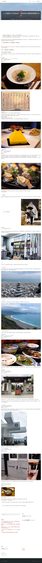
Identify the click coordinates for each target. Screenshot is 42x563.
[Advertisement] (21, 28)
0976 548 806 (5, 451)
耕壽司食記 (4, 191)
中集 (28, 502)
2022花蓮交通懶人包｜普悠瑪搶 (7, 42)
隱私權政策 (23, 549)
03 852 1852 (4, 337)
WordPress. (39, 561)
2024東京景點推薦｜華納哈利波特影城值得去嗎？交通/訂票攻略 (9, 532)
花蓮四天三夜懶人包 (25, 502)
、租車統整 (17, 42)
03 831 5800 (4, 152)
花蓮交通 (3, 40)
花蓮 (16, 19)
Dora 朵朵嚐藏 (3, 1)
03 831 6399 (4, 60)
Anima (36, 561)
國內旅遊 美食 (13, 19)
